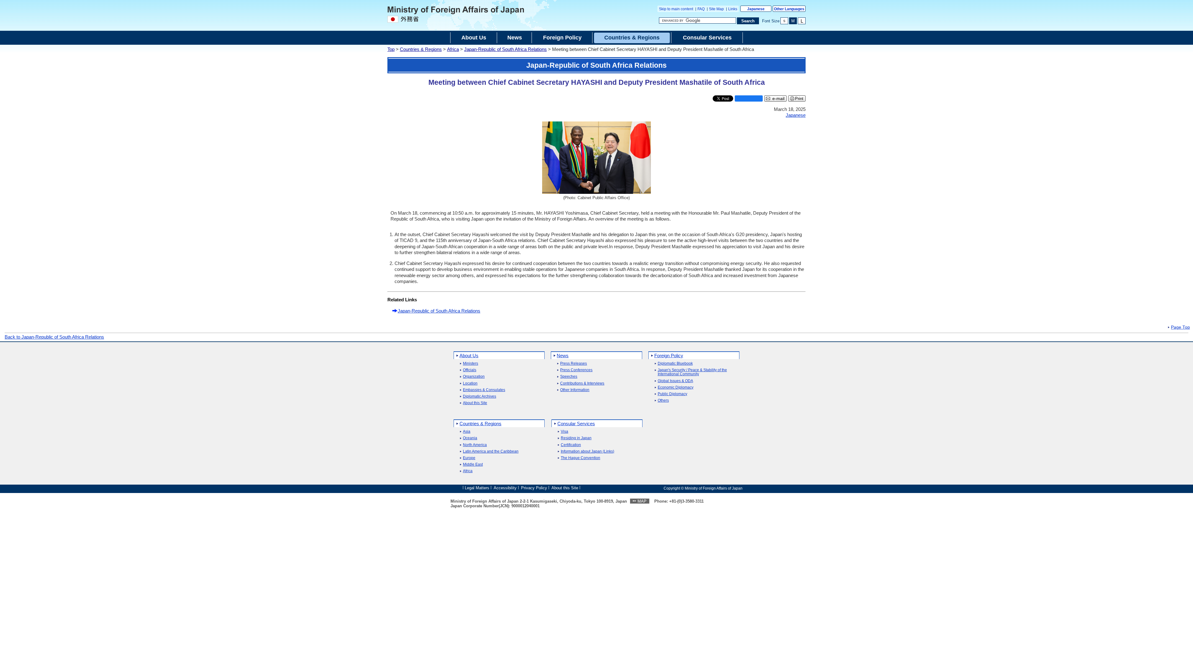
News (563, 355)
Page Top (1180, 327)
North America (475, 445)
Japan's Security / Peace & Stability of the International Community (692, 372)
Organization (474, 377)
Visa (564, 432)
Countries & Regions (421, 49)
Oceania (470, 438)
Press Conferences (576, 370)
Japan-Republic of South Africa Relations (505, 49)
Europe (469, 458)
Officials (469, 370)
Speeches (568, 377)
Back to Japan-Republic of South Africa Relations (54, 337)
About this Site (475, 403)
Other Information (574, 390)
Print (799, 98)
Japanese (756, 9)
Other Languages (789, 9)
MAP (642, 501)
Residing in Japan (576, 438)
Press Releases (573, 364)
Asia (466, 432)
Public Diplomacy (672, 394)
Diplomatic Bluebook (675, 364)
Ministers (470, 364)
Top (391, 49)
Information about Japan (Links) (587, 452)
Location (470, 383)
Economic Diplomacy (675, 388)
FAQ (701, 9)
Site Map (716, 9)
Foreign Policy (668, 355)
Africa (453, 49)
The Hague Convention (580, 458)
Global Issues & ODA (675, 381)
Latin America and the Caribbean (491, 452)
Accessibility (505, 488)
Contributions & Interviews (582, 383)
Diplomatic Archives (479, 397)
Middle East (473, 465)
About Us (468, 355)
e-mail (778, 98)
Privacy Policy (534, 488)
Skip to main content (676, 9)
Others (663, 401)
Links (732, 9)
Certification (571, 445)
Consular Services (576, 423)
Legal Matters (477, 488)
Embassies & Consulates (484, 390)
